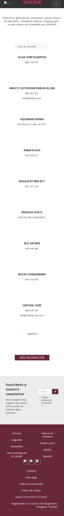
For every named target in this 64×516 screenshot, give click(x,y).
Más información (32, 357)
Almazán (16, 433)
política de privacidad (47, 401)
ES (25, 2)
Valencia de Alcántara (47, 435)
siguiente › (32, 333)
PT (39, 2)
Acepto (47, 401)
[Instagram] (38, 461)
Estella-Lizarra (47, 443)
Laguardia (16, 439)
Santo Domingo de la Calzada (17, 454)
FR (34, 2)
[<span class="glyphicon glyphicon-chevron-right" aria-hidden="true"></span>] (55, 391)
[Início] (7, 3)
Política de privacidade (31, 483)
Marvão (47, 449)
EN (30, 2)
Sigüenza (47, 456)
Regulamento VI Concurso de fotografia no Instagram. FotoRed (34, 505)
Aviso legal (31, 477)
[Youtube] (32, 461)
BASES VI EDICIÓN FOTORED (31, 497)
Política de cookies (31, 490)
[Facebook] (25, 461)
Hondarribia (17, 446)
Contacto (31, 470)
